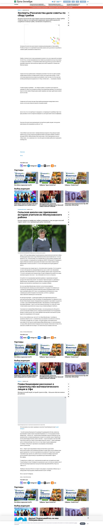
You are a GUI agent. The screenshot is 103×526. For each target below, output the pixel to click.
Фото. (21, 155)
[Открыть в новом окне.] (23, 165)
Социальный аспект (22, 209)
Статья (16, 4)
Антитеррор (67, 1)
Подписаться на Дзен (58, 1)
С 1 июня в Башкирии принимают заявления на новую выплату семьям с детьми (51, 7)
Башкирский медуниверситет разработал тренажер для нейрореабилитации (73, 5)
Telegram (83, 1)
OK (77, 1)
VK (73, 1)
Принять (82, 523)
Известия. (22, 152)
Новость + (20, 10)
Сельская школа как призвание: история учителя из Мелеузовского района (37, 5)
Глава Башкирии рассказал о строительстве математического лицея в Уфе (55, 5)
